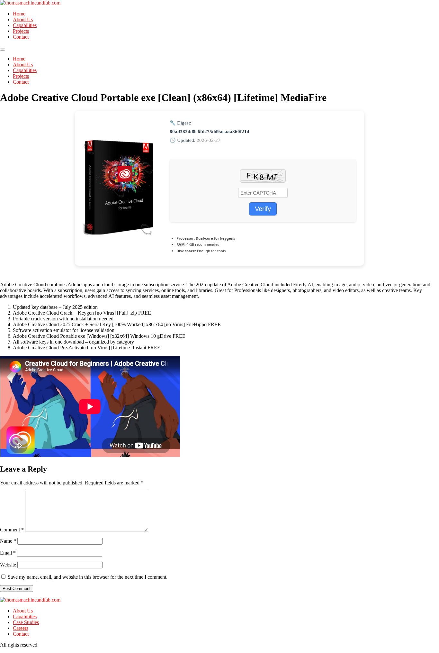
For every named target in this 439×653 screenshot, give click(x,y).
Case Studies (26, 622)
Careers (20, 628)
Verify (263, 208)
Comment (12, 529)
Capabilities (25, 25)
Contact (21, 37)
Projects (21, 31)
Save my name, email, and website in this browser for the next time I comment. (87, 577)
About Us (23, 19)
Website (8, 564)
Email (8, 553)
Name (8, 541)
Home (19, 13)
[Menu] (2, 50)
